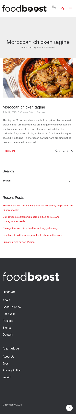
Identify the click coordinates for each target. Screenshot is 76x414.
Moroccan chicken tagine (24, 107)
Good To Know (12, 307)
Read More (9, 150)
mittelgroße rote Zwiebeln (42, 47)
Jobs (6, 363)
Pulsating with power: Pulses (18, 241)
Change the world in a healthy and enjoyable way (30, 228)
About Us (8, 356)
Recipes (41, 112)
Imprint (7, 377)
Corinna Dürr (26, 112)
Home (24, 47)
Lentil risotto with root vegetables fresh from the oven (32, 235)
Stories (7, 327)
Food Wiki (9, 313)
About (6, 300)
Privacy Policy (12, 370)
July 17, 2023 (9, 112)
